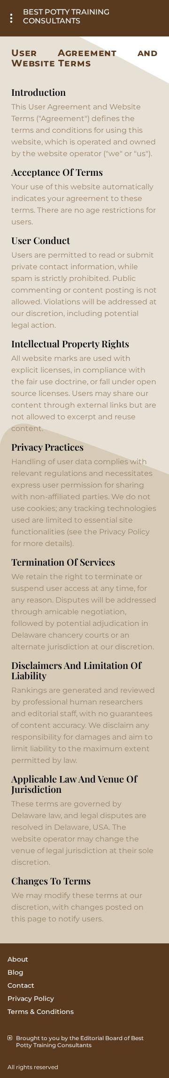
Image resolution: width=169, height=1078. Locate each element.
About (18, 959)
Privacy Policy (31, 998)
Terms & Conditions (41, 1011)
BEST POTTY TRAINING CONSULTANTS (66, 16)
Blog (15, 972)
